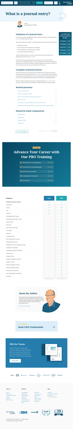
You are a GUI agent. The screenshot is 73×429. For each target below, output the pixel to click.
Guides (35, 397)
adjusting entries (38, 74)
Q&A (23, 402)
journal (17, 38)
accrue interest (49, 81)
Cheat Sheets (37, 395)
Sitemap (8, 398)
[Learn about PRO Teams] (51, 353)
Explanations (24, 394)
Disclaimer (49, 392)
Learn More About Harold (24, 306)
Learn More (15, 361)
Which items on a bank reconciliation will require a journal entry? (31, 102)
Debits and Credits (22, 120)
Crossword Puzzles (26, 399)
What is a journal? (21, 99)
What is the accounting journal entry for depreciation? (29, 96)
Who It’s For (48, 2)
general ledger (32, 56)
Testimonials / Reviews (11, 395)
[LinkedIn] (34, 412)
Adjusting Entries (21, 114)
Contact (8, 397)
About (7, 392)
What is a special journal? (23, 91)
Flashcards (24, 398)
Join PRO (39, 2)
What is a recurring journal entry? (25, 93)
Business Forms (37, 399)
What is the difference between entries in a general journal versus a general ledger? (36, 105)
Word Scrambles (25, 401)
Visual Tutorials (37, 394)
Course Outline (8, 2)
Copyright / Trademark (52, 394)
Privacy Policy (50, 395)
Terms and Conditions (52, 397)
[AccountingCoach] (67, 2)
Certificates (36, 401)
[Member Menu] (56, 2)
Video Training (37, 398)
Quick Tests (24, 397)
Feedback (55, 131)
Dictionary (36, 392)
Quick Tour (8, 394)
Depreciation (20, 123)
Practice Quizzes (25, 395)
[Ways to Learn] (16, 2)
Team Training (9, 399)
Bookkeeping (21, 117)
